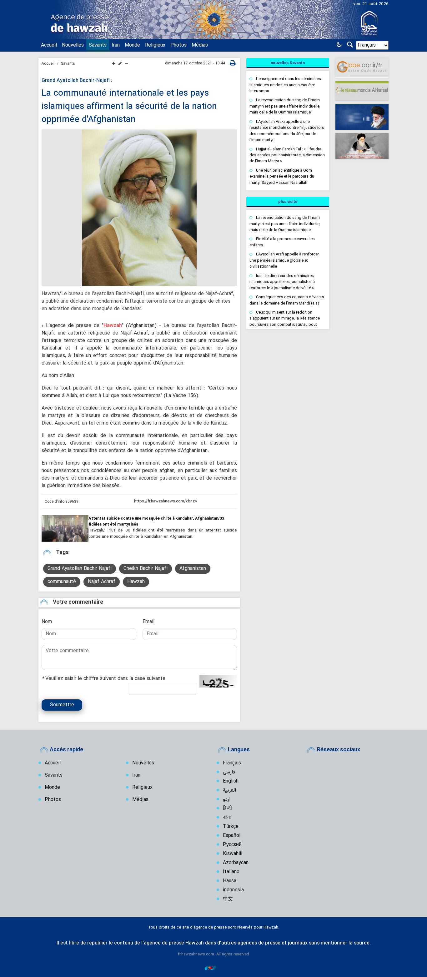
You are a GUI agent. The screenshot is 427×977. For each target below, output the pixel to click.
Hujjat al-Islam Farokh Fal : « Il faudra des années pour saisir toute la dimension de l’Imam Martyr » (287, 155)
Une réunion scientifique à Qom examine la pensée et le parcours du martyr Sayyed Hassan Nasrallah (281, 176)
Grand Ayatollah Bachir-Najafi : (77, 80)
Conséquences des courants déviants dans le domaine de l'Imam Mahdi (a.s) (286, 300)
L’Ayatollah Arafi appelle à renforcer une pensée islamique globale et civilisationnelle (284, 260)
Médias (200, 45)
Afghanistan (192, 568)
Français (232, 763)
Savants (98, 45)
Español (231, 835)
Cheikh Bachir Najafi (145, 568)
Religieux (155, 45)
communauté (62, 582)
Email (148, 622)
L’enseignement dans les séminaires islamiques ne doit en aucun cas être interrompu (285, 84)
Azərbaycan (236, 863)
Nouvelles (73, 45)
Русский (232, 845)
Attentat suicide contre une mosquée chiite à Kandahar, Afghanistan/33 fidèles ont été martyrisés (156, 521)
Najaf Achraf (101, 582)
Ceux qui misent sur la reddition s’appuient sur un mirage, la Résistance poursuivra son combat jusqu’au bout (284, 318)
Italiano (231, 872)
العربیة (229, 790)
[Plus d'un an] (65, 528)
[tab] (287, 63)
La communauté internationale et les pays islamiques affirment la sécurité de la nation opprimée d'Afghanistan (129, 106)
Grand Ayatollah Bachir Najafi (80, 568)
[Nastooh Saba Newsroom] (213, 968)
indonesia (233, 890)
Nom (47, 622)
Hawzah (112, 326)
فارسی (229, 772)
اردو (226, 799)
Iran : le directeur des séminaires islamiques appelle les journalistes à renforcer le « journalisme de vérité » (282, 281)
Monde (132, 45)
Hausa (229, 881)
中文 (228, 899)
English (231, 781)
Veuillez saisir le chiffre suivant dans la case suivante (103, 678)
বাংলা (227, 817)
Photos (178, 45)
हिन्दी (227, 808)
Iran (116, 45)
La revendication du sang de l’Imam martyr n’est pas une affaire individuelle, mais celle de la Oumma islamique (284, 106)
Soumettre (62, 705)
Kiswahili (232, 854)
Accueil (49, 45)
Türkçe (231, 826)
